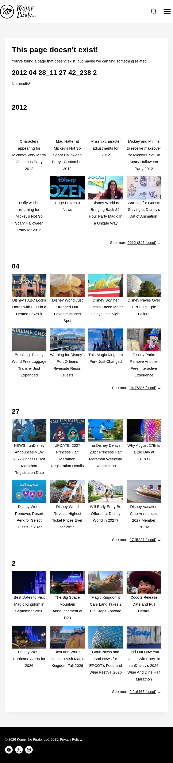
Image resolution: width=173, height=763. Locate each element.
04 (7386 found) (143, 388)
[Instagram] (29, 750)
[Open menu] (167, 11)
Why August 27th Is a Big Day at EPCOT (143, 452)
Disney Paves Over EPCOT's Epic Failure (144, 307)
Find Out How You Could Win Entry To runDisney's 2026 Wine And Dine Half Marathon (143, 665)
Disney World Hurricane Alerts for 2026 (29, 659)
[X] (19, 750)
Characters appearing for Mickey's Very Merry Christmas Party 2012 (29, 155)
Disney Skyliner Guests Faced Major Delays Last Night (106, 307)
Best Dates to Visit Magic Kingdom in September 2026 (29, 604)
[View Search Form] (154, 11)
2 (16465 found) (143, 692)
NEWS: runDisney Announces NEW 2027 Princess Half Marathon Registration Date (29, 459)
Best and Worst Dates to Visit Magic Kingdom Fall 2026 (67, 659)
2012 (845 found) (141, 243)
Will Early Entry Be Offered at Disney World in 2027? (105, 513)
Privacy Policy (70, 739)
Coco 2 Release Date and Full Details (143, 604)
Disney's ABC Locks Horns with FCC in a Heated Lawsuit (29, 307)
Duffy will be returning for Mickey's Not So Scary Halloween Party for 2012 (29, 216)
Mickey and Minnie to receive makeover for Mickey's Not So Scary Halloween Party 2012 (144, 155)
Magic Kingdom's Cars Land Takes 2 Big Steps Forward (106, 604)
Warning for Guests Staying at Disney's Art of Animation (144, 210)
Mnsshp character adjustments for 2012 (106, 148)
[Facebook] (9, 750)
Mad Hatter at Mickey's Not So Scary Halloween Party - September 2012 (67, 155)
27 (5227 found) (143, 540)
